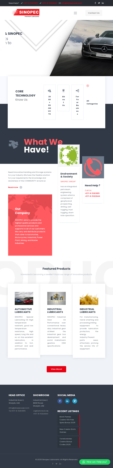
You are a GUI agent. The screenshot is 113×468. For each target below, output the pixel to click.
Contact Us (93, 13)
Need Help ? (92, 185)
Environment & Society (68, 175)
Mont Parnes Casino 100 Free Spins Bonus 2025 (67, 419)
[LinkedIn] (102, 3)
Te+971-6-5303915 (17, 411)
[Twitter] (99, 3)
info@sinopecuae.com (71, 3)
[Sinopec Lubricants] (25, 13)
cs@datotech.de (40, 411)
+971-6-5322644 (49, 3)
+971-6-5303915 (30, 3)
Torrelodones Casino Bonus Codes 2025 (66, 441)
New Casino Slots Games (68, 430)
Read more (13, 187)
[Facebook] (95, 3)
